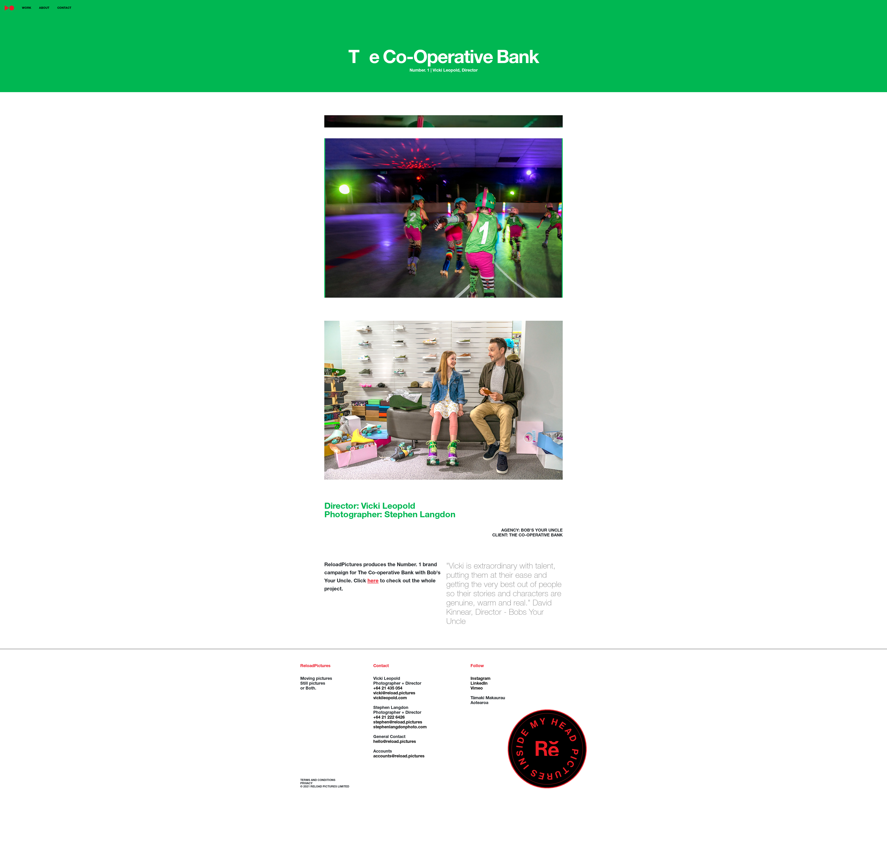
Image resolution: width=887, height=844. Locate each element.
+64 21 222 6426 (389, 718)
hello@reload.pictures (394, 742)
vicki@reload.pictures (394, 693)
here (373, 581)
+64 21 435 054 (387, 689)
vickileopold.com (390, 698)
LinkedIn (479, 684)
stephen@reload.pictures (397, 722)
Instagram (480, 679)
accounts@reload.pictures (399, 756)
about (44, 8)
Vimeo (477, 689)
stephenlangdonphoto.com (400, 727)
